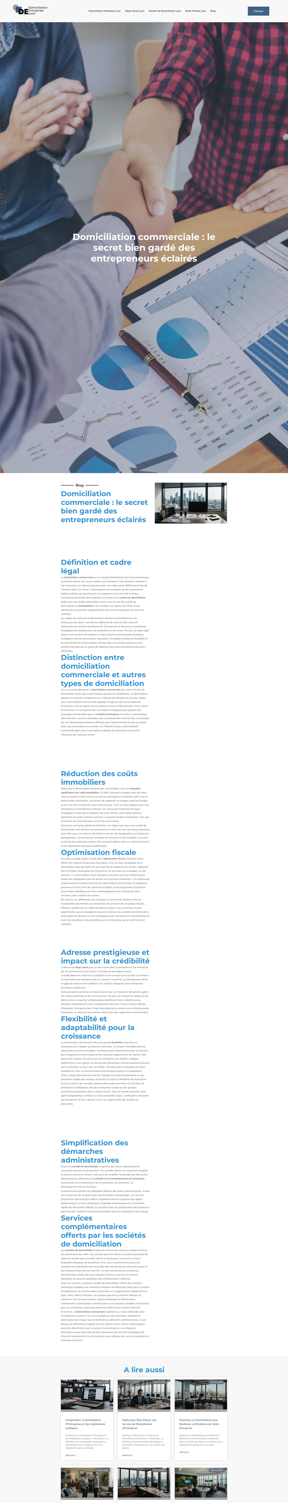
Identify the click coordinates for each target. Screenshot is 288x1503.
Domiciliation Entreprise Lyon (105, 11)
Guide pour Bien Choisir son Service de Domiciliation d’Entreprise (139, 1424)
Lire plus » (70, 1455)
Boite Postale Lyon (195, 11)
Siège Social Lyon (134, 11)
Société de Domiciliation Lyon (165, 11)
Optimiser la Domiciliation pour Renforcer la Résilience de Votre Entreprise (199, 1424)
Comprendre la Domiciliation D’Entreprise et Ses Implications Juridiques (85, 1424)
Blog (213, 11)
